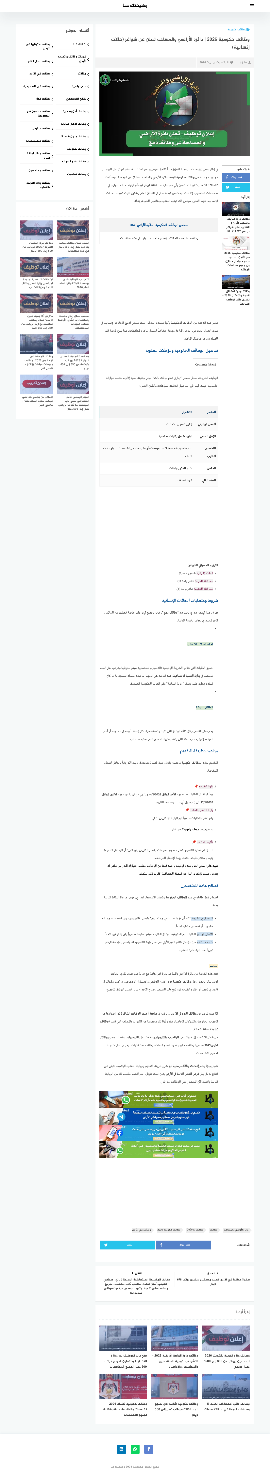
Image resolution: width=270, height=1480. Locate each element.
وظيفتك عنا (135, 6)
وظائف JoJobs (195, 1230)
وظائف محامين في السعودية (38, 114)
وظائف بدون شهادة (73, 137)
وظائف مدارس (41, 128)
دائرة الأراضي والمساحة (236, 1230)
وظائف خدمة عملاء (74, 162)
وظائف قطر (43, 99)
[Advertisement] (158, 289)
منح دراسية (79, 86)
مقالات (82, 74)
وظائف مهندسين (39, 171)
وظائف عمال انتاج (39, 61)
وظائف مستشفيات (38, 141)
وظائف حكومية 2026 (168, 1230)
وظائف (213, 1230)
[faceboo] (148, 1449)
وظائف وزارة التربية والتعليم (38, 185)
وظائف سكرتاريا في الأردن (38, 46)
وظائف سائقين (76, 174)
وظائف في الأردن (141, 1230)
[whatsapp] (135, 1449)
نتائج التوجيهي (76, 99)
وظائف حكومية (236, 29)
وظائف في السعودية (36, 86)
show (212, 364)
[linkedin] (121, 1449)
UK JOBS (79, 44)
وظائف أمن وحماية (74, 111)
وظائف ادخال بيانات (73, 124)
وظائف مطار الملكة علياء (38, 156)
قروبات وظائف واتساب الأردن (72, 59)
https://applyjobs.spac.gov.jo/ (192, 829)
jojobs (243, 62)
